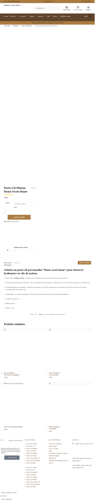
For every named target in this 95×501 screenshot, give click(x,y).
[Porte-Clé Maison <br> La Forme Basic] (70, 350)
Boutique (15, 26)
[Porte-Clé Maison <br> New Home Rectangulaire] (25, 350)
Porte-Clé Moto (31, 463)
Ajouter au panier (19, 217)
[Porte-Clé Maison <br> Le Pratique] (70, 403)
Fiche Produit (8, 263)
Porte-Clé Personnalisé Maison (13, 427)
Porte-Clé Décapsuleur (33, 460)
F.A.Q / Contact (78, 9)
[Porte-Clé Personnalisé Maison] (25, 403)
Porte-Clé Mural (31, 451)
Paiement (88, 9)
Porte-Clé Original (60, 314)
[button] (8, 195)
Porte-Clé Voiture (32, 456)
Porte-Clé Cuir (31, 446)
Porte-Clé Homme (32, 448)
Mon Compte (66, 9)
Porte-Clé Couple (32, 444)
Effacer (15, 207)
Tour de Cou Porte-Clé (33, 458)
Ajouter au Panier (84, 262)
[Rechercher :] (46, 8)
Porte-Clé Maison (27, 26)
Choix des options (25, 434)
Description (17, 263)
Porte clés (7, 26)
